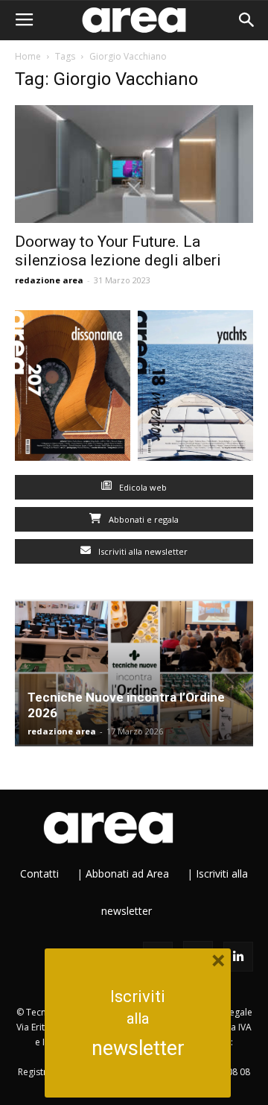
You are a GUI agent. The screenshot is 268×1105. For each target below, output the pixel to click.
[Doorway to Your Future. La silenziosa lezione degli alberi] (134, 164)
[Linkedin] (238, 957)
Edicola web (142, 487)
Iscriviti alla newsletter (142, 551)
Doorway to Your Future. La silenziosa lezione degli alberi (118, 251)
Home (28, 56)
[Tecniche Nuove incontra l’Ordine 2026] (134, 673)
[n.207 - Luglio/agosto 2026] (72, 389)
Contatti (39, 873)
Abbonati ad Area (127, 873)
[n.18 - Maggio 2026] (195, 389)
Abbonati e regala (142, 519)
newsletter (138, 1048)
